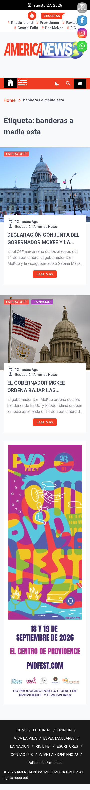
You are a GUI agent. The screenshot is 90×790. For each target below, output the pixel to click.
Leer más (45, 274)
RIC (73, 28)
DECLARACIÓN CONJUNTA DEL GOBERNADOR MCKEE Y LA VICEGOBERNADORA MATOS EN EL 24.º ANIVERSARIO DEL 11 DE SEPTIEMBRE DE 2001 (44, 239)
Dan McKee (54, 28)
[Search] (68, 84)
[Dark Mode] (56, 84)
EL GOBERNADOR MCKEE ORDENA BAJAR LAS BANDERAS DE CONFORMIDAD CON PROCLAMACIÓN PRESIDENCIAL (43, 387)
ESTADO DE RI (16, 154)
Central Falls (28, 28)
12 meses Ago (26, 222)
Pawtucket (74, 23)
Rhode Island (22, 23)
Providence (49, 23)
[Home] (10, 83)
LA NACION (42, 302)
